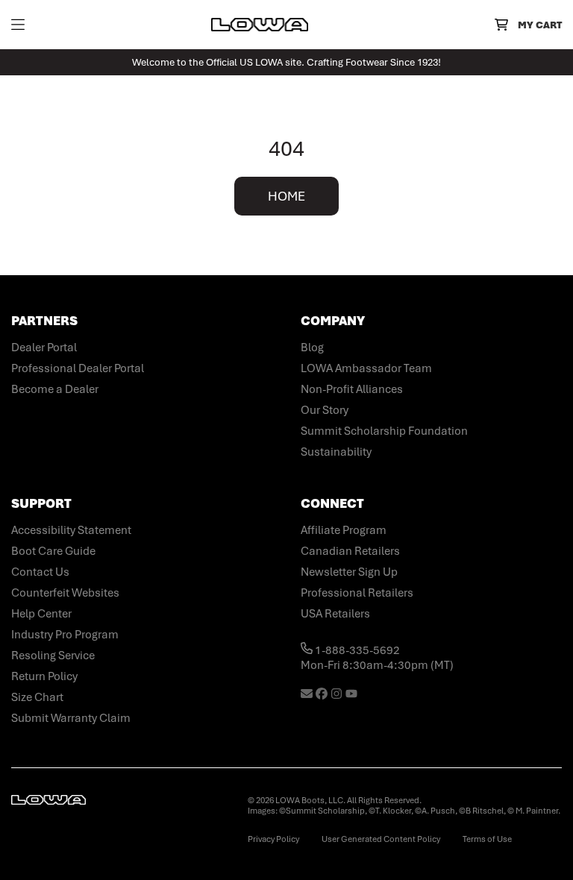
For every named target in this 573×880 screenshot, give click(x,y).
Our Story (324, 410)
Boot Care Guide (53, 551)
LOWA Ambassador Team (366, 368)
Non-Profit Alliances (352, 389)
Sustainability (336, 451)
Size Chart (37, 697)
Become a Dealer (54, 389)
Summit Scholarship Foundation (384, 431)
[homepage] (259, 24)
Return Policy (44, 676)
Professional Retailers (357, 592)
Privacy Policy (273, 839)
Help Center (41, 613)
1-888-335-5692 (356, 650)
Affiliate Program (343, 530)
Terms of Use (487, 839)
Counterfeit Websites (65, 592)
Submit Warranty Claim (71, 718)
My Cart (540, 25)
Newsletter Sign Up (349, 572)
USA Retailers (335, 613)
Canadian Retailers (350, 551)
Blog (312, 347)
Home (286, 196)
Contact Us (40, 572)
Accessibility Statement (71, 530)
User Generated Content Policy (381, 839)
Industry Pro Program (65, 634)
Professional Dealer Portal (77, 368)
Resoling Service (53, 655)
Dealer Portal (44, 347)
